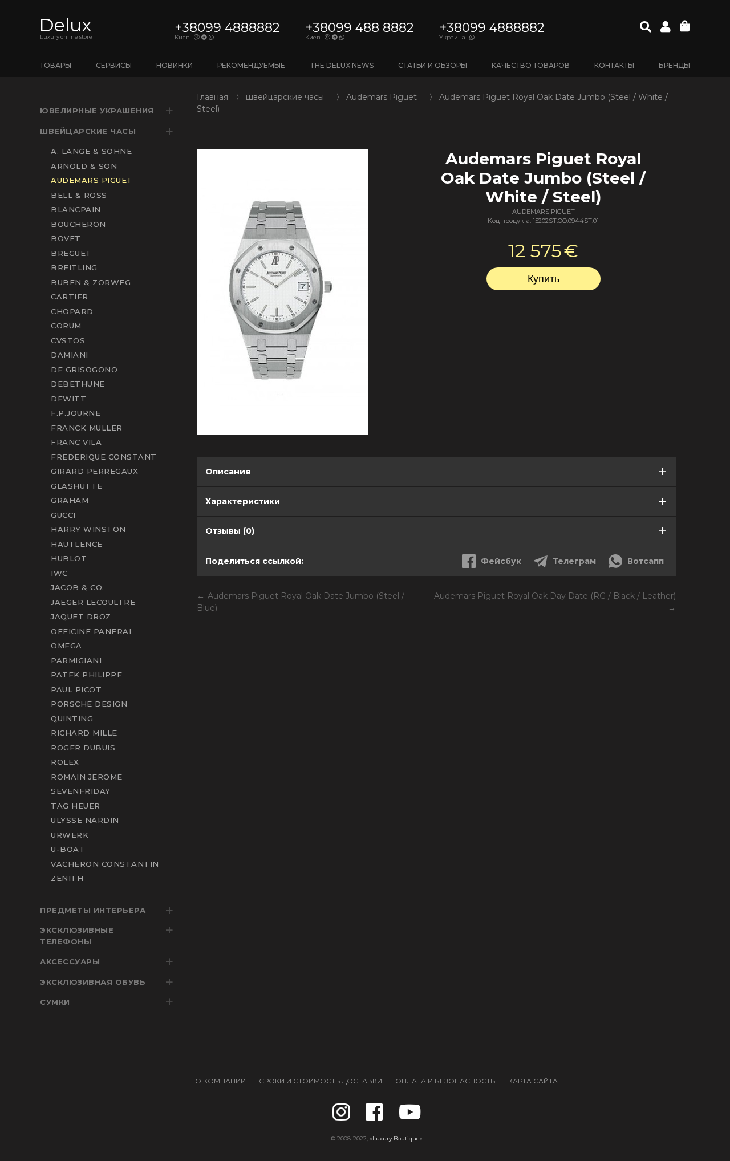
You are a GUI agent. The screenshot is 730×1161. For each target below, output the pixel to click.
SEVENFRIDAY (81, 790)
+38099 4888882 (227, 27)
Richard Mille (84, 732)
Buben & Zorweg (91, 282)
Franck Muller (87, 427)
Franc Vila (76, 441)
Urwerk (69, 834)
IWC (59, 573)
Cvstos (68, 340)
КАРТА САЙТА (533, 1081)
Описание (228, 471)
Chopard (72, 311)
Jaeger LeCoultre (93, 602)
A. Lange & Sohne (91, 151)
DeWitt (68, 398)
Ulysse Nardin (85, 820)
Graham (69, 500)
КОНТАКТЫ (614, 65)
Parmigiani (76, 660)
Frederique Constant (104, 456)
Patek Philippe (86, 674)
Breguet (71, 253)
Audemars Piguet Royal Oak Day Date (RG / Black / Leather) (555, 596)
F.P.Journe (75, 412)
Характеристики (242, 501)
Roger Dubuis (83, 747)
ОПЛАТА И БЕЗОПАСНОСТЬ (445, 1081)
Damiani (69, 354)
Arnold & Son (84, 166)
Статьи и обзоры (432, 65)
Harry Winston (88, 529)
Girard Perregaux (94, 471)
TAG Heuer (75, 805)
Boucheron (78, 224)
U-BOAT (68, 849)
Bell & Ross (79, 195)
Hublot (69, 558)
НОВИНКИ (174, 65)
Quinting (72, 718)
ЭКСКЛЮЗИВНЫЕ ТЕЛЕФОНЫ (76, 935)
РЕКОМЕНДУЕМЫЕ (251, 65)
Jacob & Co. (77, 587)
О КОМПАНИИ (220, 1081)
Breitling (74, 267)
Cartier (69, 296)
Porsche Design (89, 703)
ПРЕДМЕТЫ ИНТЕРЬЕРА (92, 910)
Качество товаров (531, 65)
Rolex (65, 761)
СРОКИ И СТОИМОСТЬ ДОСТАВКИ (320, 1081)
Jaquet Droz (81, 616)
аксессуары (70, 961)
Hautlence (77, 544)
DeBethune (78, 383)
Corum (66, 325)
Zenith (67, 878)
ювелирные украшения (97, 110)
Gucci (63, 514)
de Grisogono (84, 369)
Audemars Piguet (92, 180)
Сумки (55, 1001)
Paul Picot (76, 689)
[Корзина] (685, 26)
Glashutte (77, 485)
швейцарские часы (88, 131)
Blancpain (76, 209)
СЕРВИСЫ (114, 65)
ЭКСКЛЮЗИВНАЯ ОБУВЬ (92, 982)
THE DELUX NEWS (342, 65)
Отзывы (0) (229, 531)
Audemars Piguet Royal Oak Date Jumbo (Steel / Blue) (300, 602)
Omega (66, 645)
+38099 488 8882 (359, 27)
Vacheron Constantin (105, 863)
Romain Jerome (87, 776)
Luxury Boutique (396, 1138)
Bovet (66, 238)
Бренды (674, 65)
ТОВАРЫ (55, 65)
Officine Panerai (91, 631)
